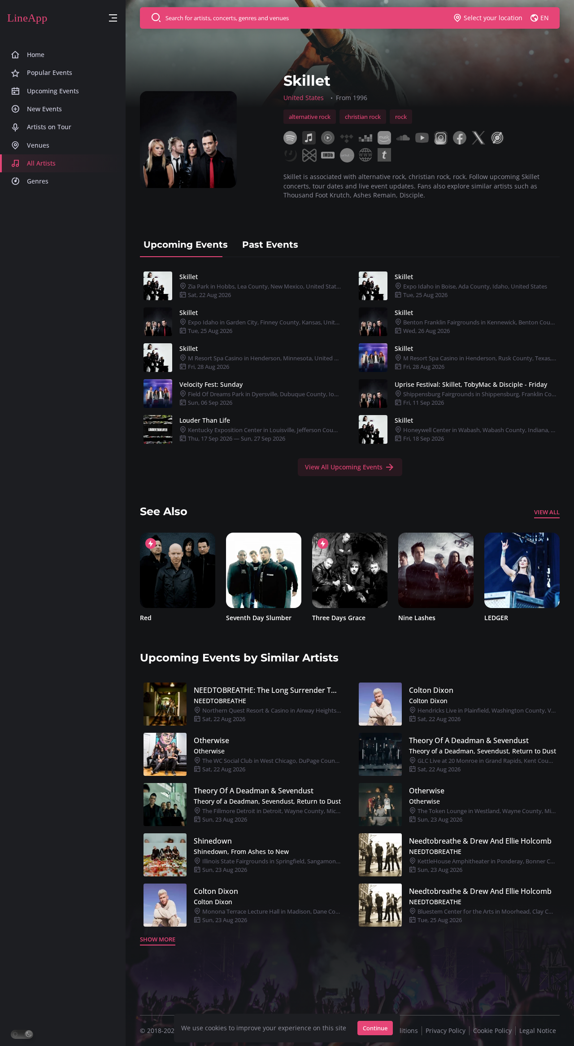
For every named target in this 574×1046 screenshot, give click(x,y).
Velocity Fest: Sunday (211, 384)
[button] (113, 18)
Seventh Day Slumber (258, 617)
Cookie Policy (492, 1030)
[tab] (185, 245)
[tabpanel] (350, 372)
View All (547, 512)
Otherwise (211, 740)
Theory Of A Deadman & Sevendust (469, 740)
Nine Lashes (416, 617)
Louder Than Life (204, 420)
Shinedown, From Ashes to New (241, 851)
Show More (157, 939)
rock (401, 117)
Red (146, 617)
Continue (375, 1028)
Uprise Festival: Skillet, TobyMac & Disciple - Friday (471, 384)
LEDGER (496, 617)
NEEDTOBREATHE (220, 700)
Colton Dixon (431, 690)
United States (303, 97)
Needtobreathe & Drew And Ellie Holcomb (480, 841)
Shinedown (213, 841)
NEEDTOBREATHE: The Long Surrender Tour (267, 690)
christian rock (363, 117)
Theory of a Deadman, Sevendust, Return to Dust (482, 751)
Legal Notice (537, 1030)
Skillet (188, 276)
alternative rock (309, 117)
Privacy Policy (445, 1030)
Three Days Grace (338, 617)
